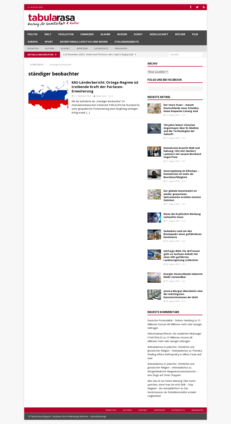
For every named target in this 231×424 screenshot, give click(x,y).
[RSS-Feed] (204, 7)
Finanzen (87, 34)
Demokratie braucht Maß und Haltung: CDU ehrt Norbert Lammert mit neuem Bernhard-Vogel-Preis (183, 152)
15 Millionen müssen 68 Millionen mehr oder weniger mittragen (174, 324)
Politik (33, 34)
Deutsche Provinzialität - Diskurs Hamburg (170, 320)
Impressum (82, 48)
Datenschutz (101, 48)
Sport (49, 41)
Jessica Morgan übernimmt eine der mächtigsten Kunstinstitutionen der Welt (183, 294)
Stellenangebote (126, 41)
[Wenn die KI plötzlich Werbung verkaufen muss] (154, 218)
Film (195, 34)
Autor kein (101, 95)
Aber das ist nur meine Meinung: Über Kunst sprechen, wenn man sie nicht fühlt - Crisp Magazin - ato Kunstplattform (171, 384)
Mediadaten (121, 48)
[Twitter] (197, 7)
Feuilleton (66, 34)
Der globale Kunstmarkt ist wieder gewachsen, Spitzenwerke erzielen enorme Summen (182, 195)
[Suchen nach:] (186, 54)
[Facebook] (191, 7)
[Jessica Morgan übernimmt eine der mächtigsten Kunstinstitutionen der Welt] (154, 295)
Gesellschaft (159, 34)
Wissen (122, 34)
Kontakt (65, 48)
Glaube (105, 34)
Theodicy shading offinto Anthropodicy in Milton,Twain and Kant (174, 354)
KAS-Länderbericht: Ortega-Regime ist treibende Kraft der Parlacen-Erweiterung (105, 86)
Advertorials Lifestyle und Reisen (84, 41)
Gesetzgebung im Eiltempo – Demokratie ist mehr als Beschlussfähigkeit (181, 174)
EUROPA (33, 41)
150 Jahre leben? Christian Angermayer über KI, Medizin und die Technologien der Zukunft (181, 129)
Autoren (49, 48)
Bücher (180, 34)
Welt (47, 34)
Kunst (138, 34)
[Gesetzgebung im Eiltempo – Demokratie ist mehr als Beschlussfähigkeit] (154, 174)
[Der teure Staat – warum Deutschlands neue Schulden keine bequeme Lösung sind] (154, 108)
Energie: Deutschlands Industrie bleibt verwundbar (183, 275)
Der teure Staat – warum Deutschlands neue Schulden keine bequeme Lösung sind (181, 108)
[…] (88, 112)
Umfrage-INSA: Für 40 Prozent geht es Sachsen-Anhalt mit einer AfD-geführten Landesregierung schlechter (182, 255)
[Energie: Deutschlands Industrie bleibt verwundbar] (154, 277)
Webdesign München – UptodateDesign (87, 416)
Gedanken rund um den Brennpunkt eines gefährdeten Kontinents (183, 234)
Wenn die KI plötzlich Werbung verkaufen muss (182, 215)
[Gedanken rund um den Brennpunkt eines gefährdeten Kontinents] (154, 235)
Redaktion (33, 48)
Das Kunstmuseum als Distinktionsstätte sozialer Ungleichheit (171, 392)
